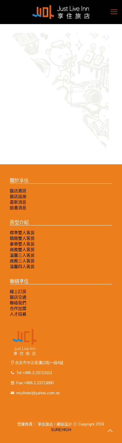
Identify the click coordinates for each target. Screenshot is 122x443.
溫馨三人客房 (22, 255)
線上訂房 (18, 291)
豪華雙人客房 (22, 244)
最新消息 (18, 202)
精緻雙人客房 (22, 238)
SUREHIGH (61, 430)
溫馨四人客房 (22, 266)
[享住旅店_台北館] (61, 12)
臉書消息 (18, 207)
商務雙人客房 (22, 249)
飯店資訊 (18, 190)
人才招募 (18, 314)
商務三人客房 (22, 260)
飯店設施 (18, 196)
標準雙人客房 (22, 232)
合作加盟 (18, 308)
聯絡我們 (18, 302)
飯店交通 (18, 297)
